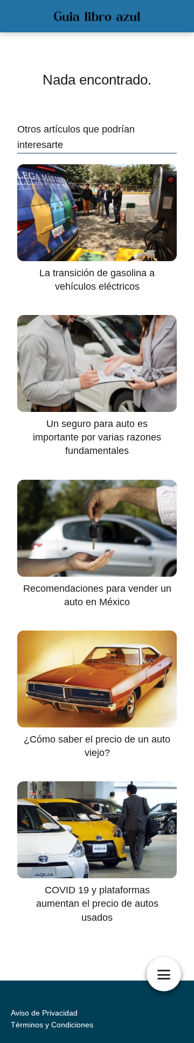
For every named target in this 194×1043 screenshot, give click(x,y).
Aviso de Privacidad (44, 1013)
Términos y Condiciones (52, 1024)
